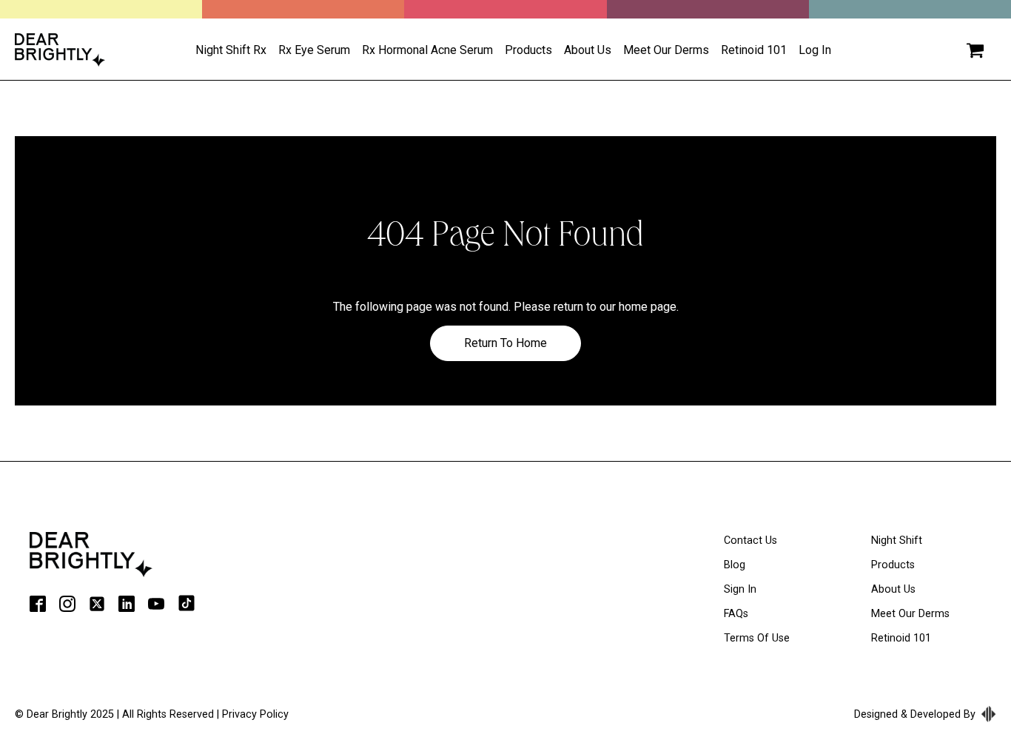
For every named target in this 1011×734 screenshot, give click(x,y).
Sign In (740, 589)
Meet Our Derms (666, 50)
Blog (734, 565)
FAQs (736, 613)
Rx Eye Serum (314, 50)
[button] (975, 50)
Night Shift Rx (230, 50)
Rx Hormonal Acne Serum (427, 50)
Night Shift (896, 540)
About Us (893, 589)
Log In (815, 50)
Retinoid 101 (754, 50)
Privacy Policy (255, 714)
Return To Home (505, 343)
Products (528, 50)
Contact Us (750, 540)
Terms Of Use (757, 638)
